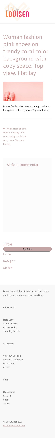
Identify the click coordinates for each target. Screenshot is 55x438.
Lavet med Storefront (14, 425)
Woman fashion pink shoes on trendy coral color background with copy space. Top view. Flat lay (14, 136)
